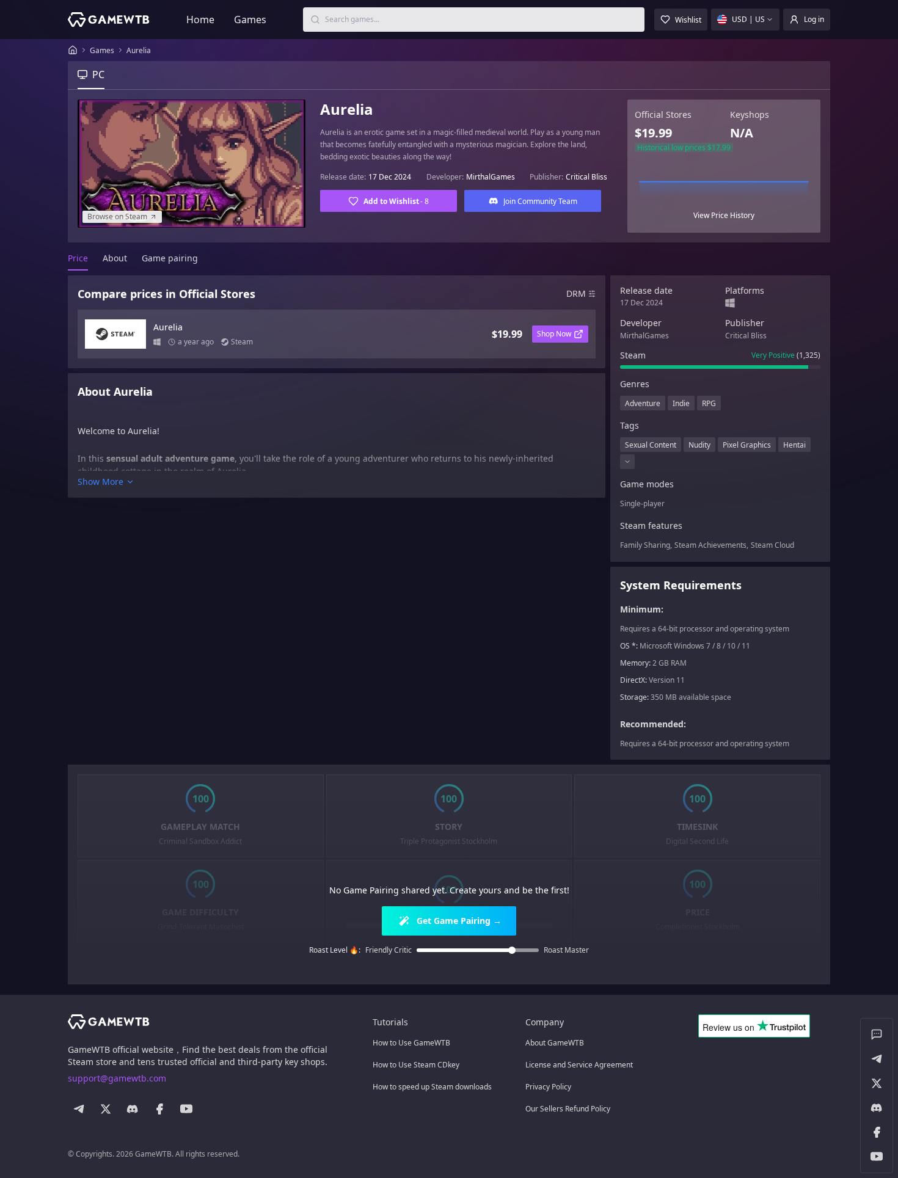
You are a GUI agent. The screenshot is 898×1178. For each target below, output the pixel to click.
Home (200, 19)
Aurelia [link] (138, 50)
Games (250, 19)
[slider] (512, 950)
